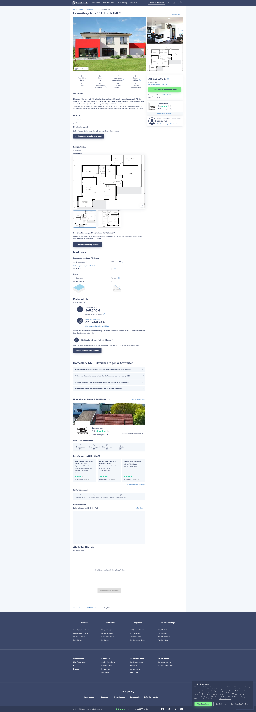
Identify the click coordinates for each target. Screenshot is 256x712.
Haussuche (96, 3)
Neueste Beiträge (168, 623)
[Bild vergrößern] (142, 205)
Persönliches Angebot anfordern (167, 124)
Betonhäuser (77, 640)
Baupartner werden (164, 662)
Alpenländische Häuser (81, 633)
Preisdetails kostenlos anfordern (165, 90)
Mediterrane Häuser (137, 630)
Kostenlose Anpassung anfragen (87, 245)
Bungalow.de (135, 697)
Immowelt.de (89, 697)
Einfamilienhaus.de (151, 697)
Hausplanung (122, 3)
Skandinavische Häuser (138, 640)
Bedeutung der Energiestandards (83, 266)
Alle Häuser (140, 508)
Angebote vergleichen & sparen (87, 350)
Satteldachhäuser (164, 630)
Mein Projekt (134, 672)
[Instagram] (175, 709)
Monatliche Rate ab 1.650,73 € (157, 84)
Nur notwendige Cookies (239, 704)
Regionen (138, 623)
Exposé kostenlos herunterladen (90, 136)
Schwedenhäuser (135, 637)
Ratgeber (133, 3)
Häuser (80, 9)
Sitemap (76, 669)
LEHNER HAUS (91, 9)
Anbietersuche (108, 3)
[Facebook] (162, 709)
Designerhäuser (106, 630)
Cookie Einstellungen (108, 662)
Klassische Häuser (107, 637)
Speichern (176, 14)
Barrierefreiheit (106, 665)
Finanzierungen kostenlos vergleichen (97, 326)
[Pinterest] (169, 709)
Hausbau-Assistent (157, 3)
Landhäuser (105, 640)
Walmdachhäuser (164, 637)
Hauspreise (110, 623)
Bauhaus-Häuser (79, 637)
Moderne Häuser (135, 633)
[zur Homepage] (74, 9)
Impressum (105, 672)
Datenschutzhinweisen (225, 699)
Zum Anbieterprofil (138, 399)
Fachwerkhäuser (107, 633)
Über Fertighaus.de (79, 662)
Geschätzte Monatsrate (92, 319)
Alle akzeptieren (203, 704)
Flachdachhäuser (164, 633)
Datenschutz (105, 669)
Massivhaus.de (119, 697)
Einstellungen (221, 704)
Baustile (84, 622)
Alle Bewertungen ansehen (135, 484)
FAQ (74, 665)
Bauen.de (104, 697)
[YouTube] (181, 709)
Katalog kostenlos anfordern (132, 433)
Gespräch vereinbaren (165, 665)
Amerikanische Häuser (81, 630)
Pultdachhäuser (163, 640)
